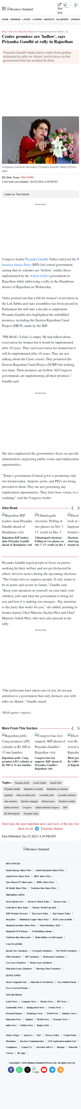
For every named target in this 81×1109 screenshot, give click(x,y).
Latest (26, 19)
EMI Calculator (13, 956)
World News (52, 1013)
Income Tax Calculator (17, 950)
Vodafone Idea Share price (18, 937)
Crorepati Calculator (42, 950)
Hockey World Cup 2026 (44, 907)
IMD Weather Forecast (17, 913)
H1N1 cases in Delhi (62, 919)
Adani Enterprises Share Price (49, 870)
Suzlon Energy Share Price (18, 870)
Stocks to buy (60, 901)
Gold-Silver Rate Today (17, 907)
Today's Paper (12, 1035)
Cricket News (54, 1007)
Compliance (11, 1047)
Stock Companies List (16, 982)
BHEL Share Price (45, 882)
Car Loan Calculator (16, 962)
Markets (49, 19)
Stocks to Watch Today (39, 901)
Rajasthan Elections (28, 31)
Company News (28, 1001)
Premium (15, 19)
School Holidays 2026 (50, 925)
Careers (9, 1053)
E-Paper (37, 19)
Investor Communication (32, 1041)
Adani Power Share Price (18, 876)
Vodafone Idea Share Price (43, 888)
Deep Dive (11, 919)
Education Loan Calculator (19, 968)
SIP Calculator (32, 956)
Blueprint (62, 19)
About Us (28, 1035)
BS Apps (21, 1053)
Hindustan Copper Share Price (34, 919)
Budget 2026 (43, 1025)
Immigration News (35, 1007)
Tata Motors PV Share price (19, 882)
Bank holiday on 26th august (49, 937)
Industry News (69, 1013)
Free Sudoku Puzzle (67, 982)
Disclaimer (11, 1041)
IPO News (61, 1001)
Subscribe (73, 1047)
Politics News (26, 1025)
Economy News (60, 1019)
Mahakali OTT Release (17, 931)
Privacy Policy (52, 1035)
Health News (43, 1019)
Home (5, 19)
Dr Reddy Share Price (16, 888)
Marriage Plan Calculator (48, 968)
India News (11, 1025)
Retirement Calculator (54, 956)
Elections (13, 31)
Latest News (11, 1001)
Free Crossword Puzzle (17, 988)
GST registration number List (62, 1041)
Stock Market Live (15, 901)
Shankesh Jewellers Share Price (21, 925)
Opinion (75, 19)
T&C (39, 1035)
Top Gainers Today (61, 913)
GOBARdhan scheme (42, 931)
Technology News (34, 1013)
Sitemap (60, 1047)
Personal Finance (14, 1013)
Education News (13, 1019)
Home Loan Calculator (41, 962)
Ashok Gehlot (39, 275)
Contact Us (26, 1047)
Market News (46, 1001)
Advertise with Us (44, 1047)
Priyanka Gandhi (36, 259)
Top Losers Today (40, 913)
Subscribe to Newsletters (41, 982)
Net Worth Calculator (66, 950)
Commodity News (14, 1007)
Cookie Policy (70, 1035)
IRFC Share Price (42, 876)
